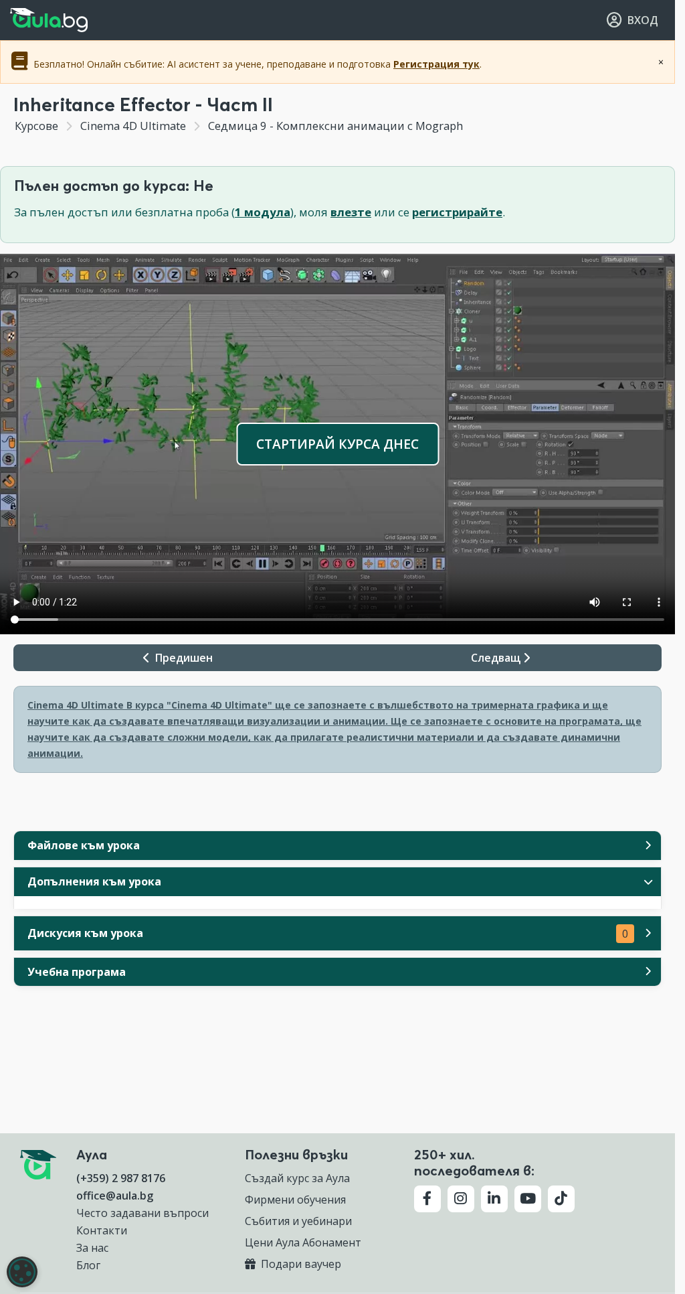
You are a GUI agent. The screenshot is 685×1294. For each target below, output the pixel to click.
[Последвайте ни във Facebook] (427, 1198)
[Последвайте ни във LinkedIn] (494, 1198)
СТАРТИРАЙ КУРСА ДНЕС (337, 444)
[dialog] (22, 1271)
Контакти (101, 1230)
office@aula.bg (114, 1195)
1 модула (262, 212)
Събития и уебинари (298, 1221)
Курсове (36, 125)
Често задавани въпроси (142, 1213)
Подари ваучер (299, 1263)
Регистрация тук (436, 64)
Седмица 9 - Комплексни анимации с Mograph (334, 125)
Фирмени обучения (295, 1199)
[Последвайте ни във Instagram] (461, 1198)
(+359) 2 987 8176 (120, 1178)
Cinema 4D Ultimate (133, 125)
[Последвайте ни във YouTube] (527, 1198)
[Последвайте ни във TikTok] (561, 1198)
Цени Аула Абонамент (303, 1242)
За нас (92, 1247)
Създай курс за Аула (297, 1178)
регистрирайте (457, 212)
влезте (350, 212)
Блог (88, 1265)
